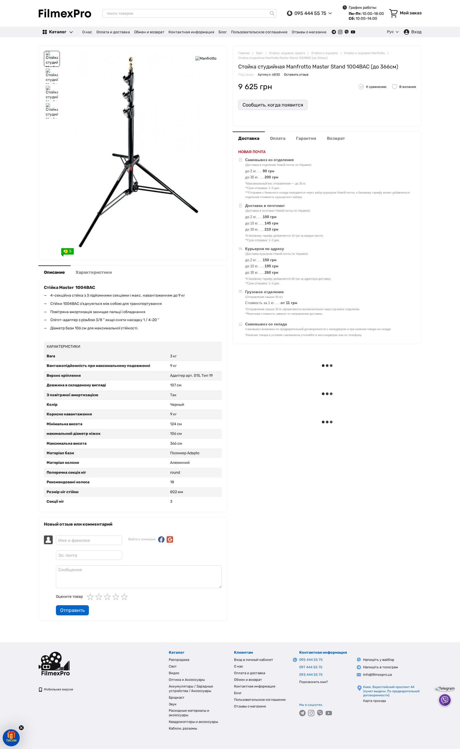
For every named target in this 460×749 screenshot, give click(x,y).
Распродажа (179, 660)
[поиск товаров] (272, 13)
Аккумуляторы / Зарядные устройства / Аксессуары (191, 688)
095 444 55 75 (310, 13)
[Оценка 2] (100, 597)
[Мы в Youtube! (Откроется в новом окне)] (353, 32)
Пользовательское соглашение (259, 32)
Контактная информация (191, 32)
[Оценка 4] (117, 597)
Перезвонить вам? (313, 682)
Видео (174, 673)
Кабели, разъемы (183, 728)
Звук (172, 704)
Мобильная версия (58, 689)
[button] (11, 737)
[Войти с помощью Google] (170, 539)
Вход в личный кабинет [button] (253, 660)
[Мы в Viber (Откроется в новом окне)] (346, 32)
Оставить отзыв (296, 74)
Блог (223, 32)
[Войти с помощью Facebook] (161, 539)
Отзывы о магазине (309, 32)
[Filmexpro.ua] (65, 663)
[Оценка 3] (108, 597)
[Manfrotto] (206, 58)
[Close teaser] (21, 727)
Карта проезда (374, 701)
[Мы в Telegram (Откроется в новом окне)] (334, 32)
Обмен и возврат (149, 32)
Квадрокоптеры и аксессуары (193, 722)
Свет (173, 666)
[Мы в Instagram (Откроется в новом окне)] (340, 32)
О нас (87, 32)
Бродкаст (176, 697)
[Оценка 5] (125, 597)
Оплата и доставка (113, 32)
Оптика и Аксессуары (187, 680)
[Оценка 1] (91, 597)
